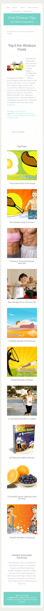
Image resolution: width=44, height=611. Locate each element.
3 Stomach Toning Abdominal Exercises (22, 262)
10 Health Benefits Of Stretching (22, 341)
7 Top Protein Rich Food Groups (22, 183)
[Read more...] (11, 105)
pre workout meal (16, 115)
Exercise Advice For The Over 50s (22, 302)
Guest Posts (21, 111)
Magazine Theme (24, 597)
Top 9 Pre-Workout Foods (22, 47)
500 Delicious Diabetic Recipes (22, 457)
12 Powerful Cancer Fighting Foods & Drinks (22, 497)
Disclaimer (18, 599)
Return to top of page (22, 595)
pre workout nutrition (28, 115)
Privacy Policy (26, 599)
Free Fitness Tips (22, 17)
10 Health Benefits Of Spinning (22, 537)
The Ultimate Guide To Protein (22, 222)
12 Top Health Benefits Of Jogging (22, 419)
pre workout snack (12, 117)
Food (15, 111)
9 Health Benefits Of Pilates (22, 380)
